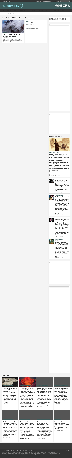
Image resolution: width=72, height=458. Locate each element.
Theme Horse (19, 450)
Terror (11, 385)
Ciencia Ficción (58, 385)
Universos (33, 10)
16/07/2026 (5, 437)
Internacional (5, 375)
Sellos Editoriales (56, 1)
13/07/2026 (39, 438)
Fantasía (4, 32)
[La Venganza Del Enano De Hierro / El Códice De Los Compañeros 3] (13, 26)
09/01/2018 (5, 37)
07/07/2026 (56, 430)
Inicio (4, 10)
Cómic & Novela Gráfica (55, 136)
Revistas (48, 10)
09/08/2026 (5, 403)
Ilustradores (56, 10)
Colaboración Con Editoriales (47, 1)
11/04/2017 (28, 24)
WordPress (33, 450)
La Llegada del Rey (30, 22)
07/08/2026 (57, 236)
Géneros (14, 10)
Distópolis (9, 37)
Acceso (63, 10)
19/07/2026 (56, 403)
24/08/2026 (51, 170)
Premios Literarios (23, 10)
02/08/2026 (57, 257)
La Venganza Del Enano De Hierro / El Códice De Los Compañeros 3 (12, 35)
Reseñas (9, 10)
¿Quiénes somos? (38, 1)
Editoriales (40, 10)
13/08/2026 (57, 214)
